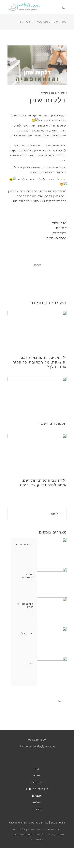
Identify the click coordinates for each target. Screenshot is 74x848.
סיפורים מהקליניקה (46, 21)
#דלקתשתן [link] (59, 233)
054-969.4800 (37, 739)
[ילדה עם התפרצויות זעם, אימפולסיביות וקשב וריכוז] (37, 454)
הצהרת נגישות (18, 822)
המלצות (37, 802)
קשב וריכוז (37, 782)
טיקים (30, 663)
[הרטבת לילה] (52, 642)
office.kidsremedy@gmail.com (37, 746)
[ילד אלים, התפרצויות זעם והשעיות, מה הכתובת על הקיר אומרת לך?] (37, 331)
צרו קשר (37, 809)
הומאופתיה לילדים (37, 789)
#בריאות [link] (61, 227)
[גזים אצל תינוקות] (52, 553)
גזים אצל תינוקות (24, 544)
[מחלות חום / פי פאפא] (52, 612)
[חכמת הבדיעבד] (37, 397)
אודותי (37, 775)
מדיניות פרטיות (38, 822)
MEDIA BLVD (54, 829)
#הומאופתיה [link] (59, 223)
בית (64, 21)
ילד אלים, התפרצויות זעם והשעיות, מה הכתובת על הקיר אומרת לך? (40, 362)
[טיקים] (52, 671)
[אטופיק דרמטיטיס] (52, 582)
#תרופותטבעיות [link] (57, 238)
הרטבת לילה (27, 633)
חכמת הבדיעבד (52, 424)
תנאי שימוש (58, 822)
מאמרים (37, 796)
